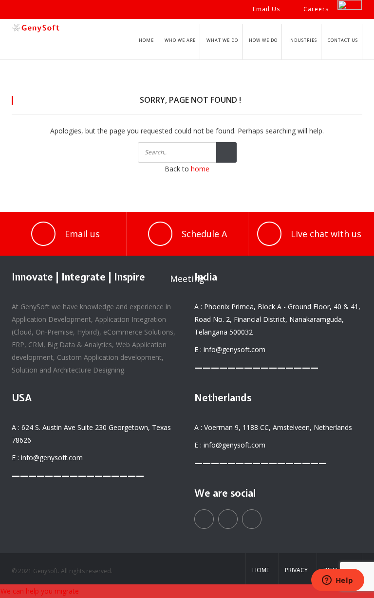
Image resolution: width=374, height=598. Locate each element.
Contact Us (343, 40)
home (200, 168)
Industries (302, 40)
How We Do (263, 40)
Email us (82, 234)
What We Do (222, 40)
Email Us (266, 9)
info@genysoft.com (234, 349)
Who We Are (180, 40)
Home (146, 40)
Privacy (296, 570)
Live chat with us (326, 234)
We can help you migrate (39, 591)
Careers (316, 9)
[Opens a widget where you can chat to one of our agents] (337, 581)
